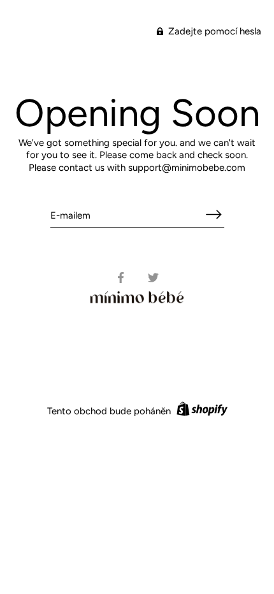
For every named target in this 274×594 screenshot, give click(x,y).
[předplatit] (214, 214)
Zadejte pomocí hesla (213, 31)
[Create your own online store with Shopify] (200, 411)
